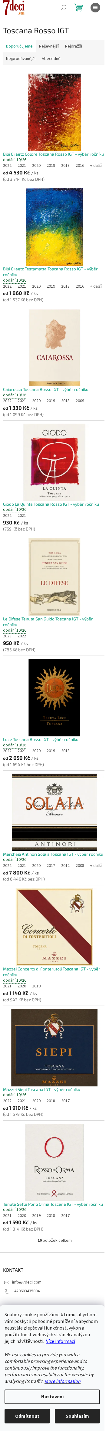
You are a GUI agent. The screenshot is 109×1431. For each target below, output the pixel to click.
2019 (51, 166)
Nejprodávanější (20, 59)
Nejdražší (73, 46)
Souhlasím (77, 1416)
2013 (65, 401)
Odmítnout (27, 1416)
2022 (7, 166)
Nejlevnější (49, 46)
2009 (80, 401)
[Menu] (95, 8)
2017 (51, 866)
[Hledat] (64, 8)
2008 (80, 866)
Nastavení (52, 1396)
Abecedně (51, 59)
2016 (80, 166)
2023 (7, 636)
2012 (65, 866)
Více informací (60, 1341)
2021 (22, 166)
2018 (65, 166)
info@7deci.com (26, 1282)
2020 (36, 166)
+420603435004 (26, 1291)
